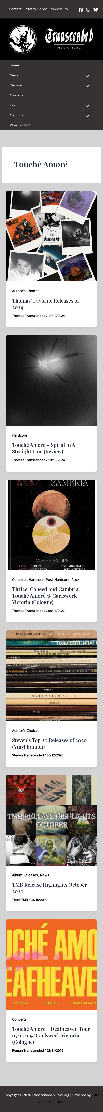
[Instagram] (88, 9)
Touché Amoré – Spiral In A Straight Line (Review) (43, 448)
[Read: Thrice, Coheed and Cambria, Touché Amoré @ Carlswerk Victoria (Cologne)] (51, 524)
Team (14, 105)
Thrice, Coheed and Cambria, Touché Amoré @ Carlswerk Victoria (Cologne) (46, 595)
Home (14, 65)
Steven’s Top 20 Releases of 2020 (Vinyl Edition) (49, 743)
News (14, 75)
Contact (15, 9)
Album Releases (25, 875)
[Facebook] (80, 9)
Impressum (59, 9)
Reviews (16, 85)
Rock (76, 579)
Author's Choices (26, 290)
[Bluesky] (96, 9)
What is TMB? (20, 125)
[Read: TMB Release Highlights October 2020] (51, 819)
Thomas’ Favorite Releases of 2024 (45, 303)
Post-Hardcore (58, 579)
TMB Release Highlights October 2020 (49, 887)
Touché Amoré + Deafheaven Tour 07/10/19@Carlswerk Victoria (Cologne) (51, 1035)
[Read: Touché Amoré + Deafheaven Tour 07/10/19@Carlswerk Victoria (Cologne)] (51, 964)
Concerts (17, 95)
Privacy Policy (36, 9)
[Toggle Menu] (86, 76)
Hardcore (19, 435)
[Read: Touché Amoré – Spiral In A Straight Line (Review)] (51, 380)
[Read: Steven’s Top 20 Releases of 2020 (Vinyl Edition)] (51, 675)
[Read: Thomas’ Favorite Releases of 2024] (51, 235)
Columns (16, 115)
